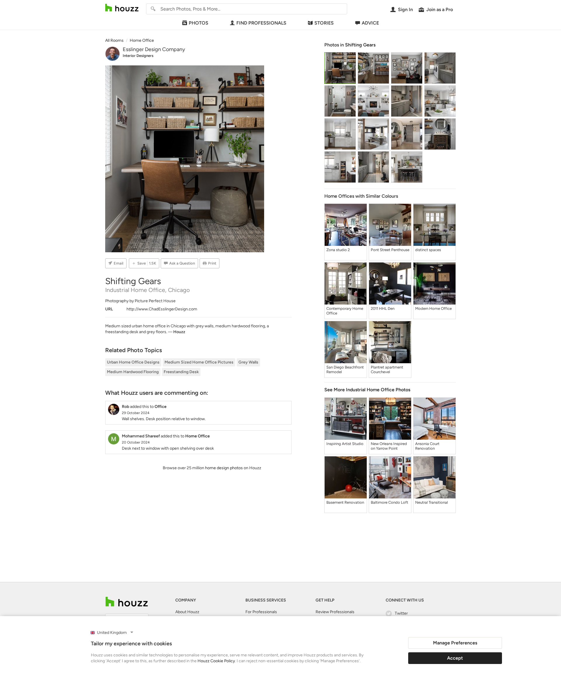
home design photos (224, 467)
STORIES (324, 23)
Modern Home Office (433, 308)
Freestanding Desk (181, 371)
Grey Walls (248, 362)
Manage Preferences (455, 643)
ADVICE (370, 23)
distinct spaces (428, 250)
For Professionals (261, 611)
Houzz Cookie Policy (216, 660)
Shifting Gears (360, 45)
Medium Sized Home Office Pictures (199, 362)
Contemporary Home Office (344, 310)
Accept (455, 658)
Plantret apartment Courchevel (387, 369)
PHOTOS (198, 23)
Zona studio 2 (338, 250)
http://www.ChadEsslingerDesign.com (162, 309)
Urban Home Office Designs (133, 362)
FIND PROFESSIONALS (261, 23)
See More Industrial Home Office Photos (367, 389)
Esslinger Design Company (154, 49)
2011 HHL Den (382, 308)
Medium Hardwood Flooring (133, 371)
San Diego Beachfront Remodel (345, 369)
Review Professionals (335, 611)
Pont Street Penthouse (390, 250)
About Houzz (187, 611)
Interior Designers (138, 55)
